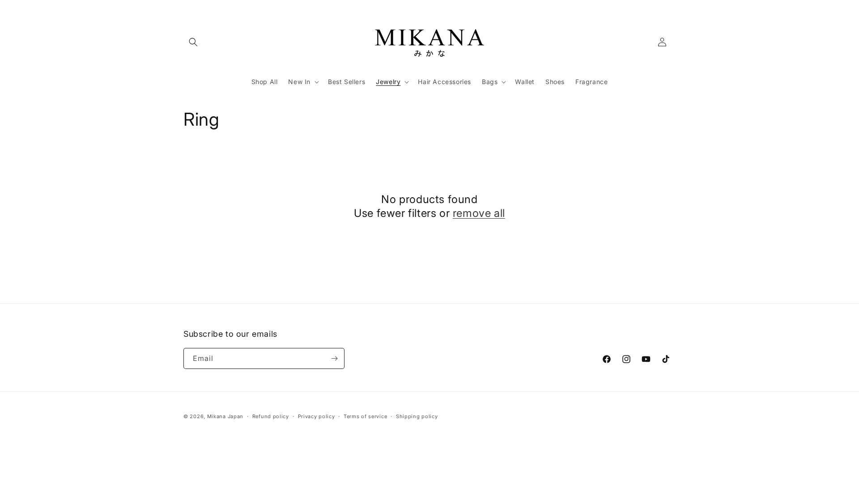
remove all (479, 213)
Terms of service (365, 416)
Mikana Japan (225, 416)
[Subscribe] (334, 358)
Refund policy (270, 416)
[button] (193, 42)
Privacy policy (316, 416)
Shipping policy (417, 416)
